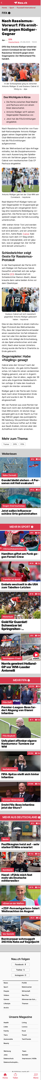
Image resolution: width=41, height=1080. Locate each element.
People (6, 991)
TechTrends (26, 1039)
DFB (12, 274)
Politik (24, 983)
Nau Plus (25, 995)
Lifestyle (7, 1003)
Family (6, 1031)
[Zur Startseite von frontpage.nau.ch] (20, 3)
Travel (24, 1035)
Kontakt (25, 1055)
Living (24, 1022)
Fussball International (26, 7)
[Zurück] (1, 2)
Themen (25, 1003)
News (6, 983)
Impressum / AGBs (29, 1058)
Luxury (24, 1027)
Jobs (6, 1055)
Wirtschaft (26, 991)
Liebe (6, 1027)
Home (4, 7)
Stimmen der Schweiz (30, 999)
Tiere (6, 1035)
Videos (6, 995)
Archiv (6, 1008)
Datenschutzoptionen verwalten (12, 1062)
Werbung (7, 1051)
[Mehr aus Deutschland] (20, 817)
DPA (10, 39)
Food (24, 1031)
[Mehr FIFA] (20, 680)
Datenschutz (9, 1058)
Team (24, 1051)
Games (6, 999)
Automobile (8, 1039)
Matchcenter (27, 987)
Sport (11, 7)
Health (6, 1022)
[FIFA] (20, 13)
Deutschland (13, 42)
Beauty (6, 1043)
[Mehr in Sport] (20, 527)
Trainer (26, 234)
